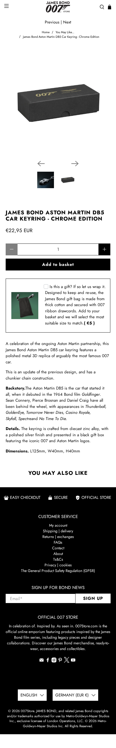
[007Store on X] (66, 661)
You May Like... (65, 32)
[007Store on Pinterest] (60, 661)
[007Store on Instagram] (54, 661)
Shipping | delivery (58, 531)
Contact (58, 548)
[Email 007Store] (41, 661)
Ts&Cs (58, 559)
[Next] (75, 164)
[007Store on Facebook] (47, 661)
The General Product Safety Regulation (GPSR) (58, 570)
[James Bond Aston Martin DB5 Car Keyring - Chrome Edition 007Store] (58, 102)
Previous (52, 22)
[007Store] (58, 6)
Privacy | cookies (58, 565)
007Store (27, 711)
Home (46, 32)
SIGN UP (93, 598)
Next (67, 22)
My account (58, 525)
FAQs (58, 542)
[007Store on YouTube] (73, 661)
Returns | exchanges (58, 536)
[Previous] (41, 164)
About (58, 553)
